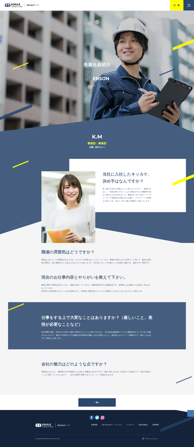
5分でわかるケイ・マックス (112, 425)
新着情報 (94, 425)
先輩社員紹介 (143, 425)
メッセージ (130, 425)
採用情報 (155, 425)
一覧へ (97, 402)
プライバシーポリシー (152, 439)
